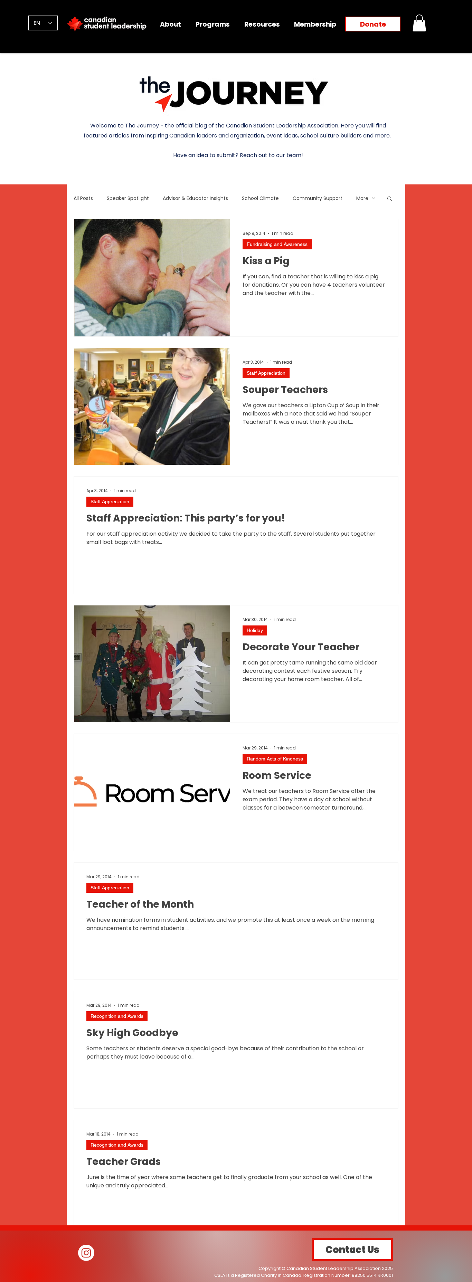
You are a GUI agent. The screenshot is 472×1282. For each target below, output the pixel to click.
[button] (419, 23)
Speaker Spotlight (128, 198)
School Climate (260, 198)
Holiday (255, 630)
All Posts (83, 198)
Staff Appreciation (266, 373)
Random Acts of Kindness (275, 759)
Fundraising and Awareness (277, 244)
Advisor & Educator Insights (195, 198)
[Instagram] (86, 1253)
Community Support (317, 198)
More (362, 198)
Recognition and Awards (117, 1016)
